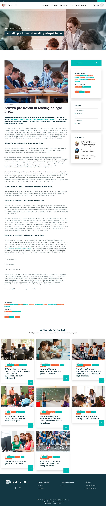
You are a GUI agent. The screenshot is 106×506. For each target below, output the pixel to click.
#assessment (10, 364)
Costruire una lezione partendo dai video (15, 462)
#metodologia (8, 311)
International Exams (68, 482)
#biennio (12, 317)
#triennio (17, 317)
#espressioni (8, 366)
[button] (102, 5)
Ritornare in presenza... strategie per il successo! (87, 417)
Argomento (80, 110)
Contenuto (80, 113)
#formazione (60, 304)
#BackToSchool (81, 412)
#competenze (95, 364)
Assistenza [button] (45, 5)
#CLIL (8, 412)
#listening (80, 364)
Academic (41, 488)
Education (41, 485)
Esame (79, 117)
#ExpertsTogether (16, 311)
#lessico (26, 304)
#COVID (93, 412)
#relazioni (43, 366)
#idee (45, 304)
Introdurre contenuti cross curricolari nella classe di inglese (15, 418)
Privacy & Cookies (91, 485)
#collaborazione (46, 364)
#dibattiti (13, 412)
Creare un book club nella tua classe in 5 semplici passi (50, 463)
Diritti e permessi (91, 488)
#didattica (7, 306)
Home (6, 28)
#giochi (62, 364)
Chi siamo (88, 482)
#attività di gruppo (52, 304)
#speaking (31, 304)
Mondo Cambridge (80, 5)
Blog (71, 5)
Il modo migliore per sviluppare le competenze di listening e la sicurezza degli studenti (88, 372)
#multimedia (8, 458)
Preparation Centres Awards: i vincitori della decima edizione (88, 157)
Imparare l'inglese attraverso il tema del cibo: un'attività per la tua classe (51, 419)
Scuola (78, 123)
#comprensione (14, 304)
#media (6, 317)
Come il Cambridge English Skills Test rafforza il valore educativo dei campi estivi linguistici (89, 144)
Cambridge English (43, 482)
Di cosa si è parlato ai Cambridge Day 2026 (87, 150)
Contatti (101, 1)
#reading (7, 304)
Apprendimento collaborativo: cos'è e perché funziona (50, 371)
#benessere (58, 412)
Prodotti (54, 5)
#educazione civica (45, 413)
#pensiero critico (39, 304)
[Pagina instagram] (19, 488)
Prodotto (79, 120)
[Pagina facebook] (16, 488)
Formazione (63, 5)
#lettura (20, 304)
